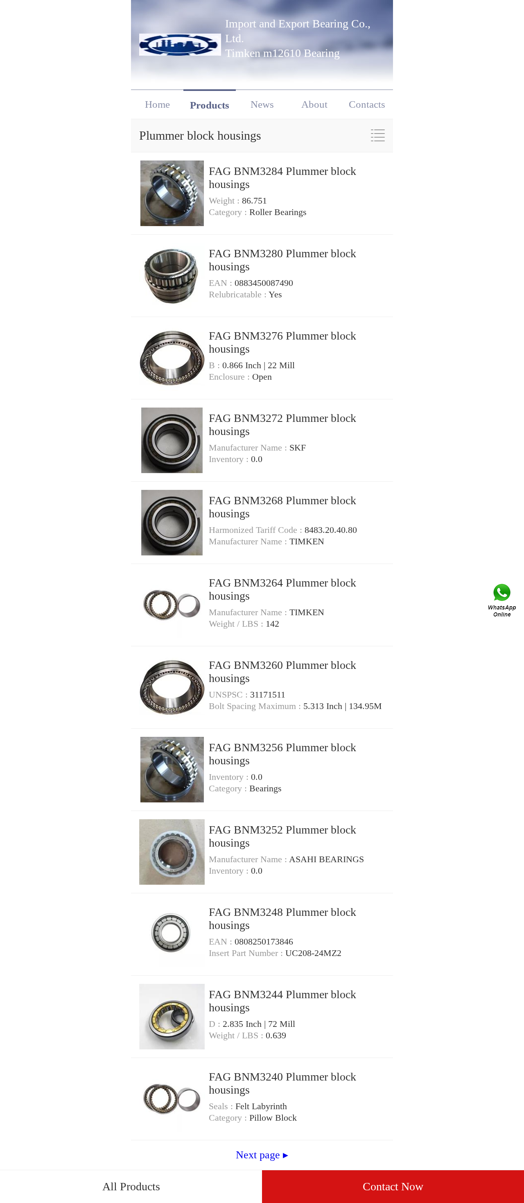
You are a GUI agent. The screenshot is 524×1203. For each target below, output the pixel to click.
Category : (229, 212)
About (314, 104)
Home (157, 104)
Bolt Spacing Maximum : (256, 706)
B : (215, 365)
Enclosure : (230, 377)
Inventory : (230, 459)
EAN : (222, 283)
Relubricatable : (239, 294)
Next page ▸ (262, 1155)
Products (209, 105)
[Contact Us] (502, 601)
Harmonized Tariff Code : (257, 530)
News (262, 104)
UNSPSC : (229, 694)
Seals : (222, 1106)
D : (216, 1024)
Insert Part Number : (247, 953)
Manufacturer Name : (249, 447)
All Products (131, 1186)
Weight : (225, 200)
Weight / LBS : (237, 623)
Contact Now (393, 1186)
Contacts (367, 104)
